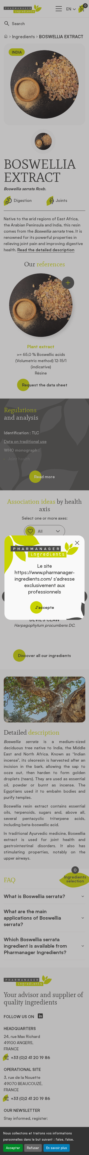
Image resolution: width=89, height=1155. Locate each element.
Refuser (33, 1148)
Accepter (13, 1148)
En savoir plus (56, 1148)
